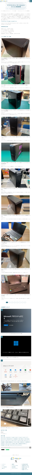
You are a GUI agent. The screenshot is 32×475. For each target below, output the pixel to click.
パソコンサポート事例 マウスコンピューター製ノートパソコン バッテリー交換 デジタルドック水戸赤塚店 (16, 295)
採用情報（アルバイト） (25, 469)
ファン (17, 437)
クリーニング (25, 437)
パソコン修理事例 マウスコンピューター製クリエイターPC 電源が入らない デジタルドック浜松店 (15, 189)
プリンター (3, 440)
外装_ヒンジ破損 (15, 443)
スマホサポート (9, 437)
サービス (3, 465)
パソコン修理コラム (4, 433)
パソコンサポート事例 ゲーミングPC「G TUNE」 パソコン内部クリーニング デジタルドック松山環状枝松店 (15, 163)
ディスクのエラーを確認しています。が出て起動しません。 (10, 357)
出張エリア (3, 468)
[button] (31, 1)
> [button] (22, 302)
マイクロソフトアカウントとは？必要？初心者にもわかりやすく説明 (11, 333)
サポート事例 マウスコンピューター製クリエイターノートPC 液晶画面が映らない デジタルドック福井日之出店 (15, 242)
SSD (13, 437)
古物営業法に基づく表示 (25, 465)
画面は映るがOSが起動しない (23, 443)
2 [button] (9, 302)
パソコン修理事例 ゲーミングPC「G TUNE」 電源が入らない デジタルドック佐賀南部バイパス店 (15, 216)
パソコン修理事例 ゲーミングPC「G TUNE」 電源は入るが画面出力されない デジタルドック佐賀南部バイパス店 (15, 59)
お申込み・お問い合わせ (28, 1)
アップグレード (8, 440)
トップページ (4, 464)
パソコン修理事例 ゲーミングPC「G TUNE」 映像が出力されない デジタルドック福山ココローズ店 (15, 137)
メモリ (21, 437)
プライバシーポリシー (15, 468)
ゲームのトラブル (9, 443)
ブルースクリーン (27, 440)
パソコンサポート (15, 440)
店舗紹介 (13, 464)
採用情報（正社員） (24, 468)
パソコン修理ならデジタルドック (5, 10)
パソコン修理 (14, 10)
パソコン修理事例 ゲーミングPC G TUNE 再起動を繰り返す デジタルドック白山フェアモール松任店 (15, 269)
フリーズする (3, 437)
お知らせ (2, 431)
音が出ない (3, 443)
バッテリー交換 (21, 440)
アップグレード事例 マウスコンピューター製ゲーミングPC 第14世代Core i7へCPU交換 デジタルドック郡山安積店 (15, 110)
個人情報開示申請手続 (25, 464)
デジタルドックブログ (15, 465)
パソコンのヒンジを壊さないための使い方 (7, 407)
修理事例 (2, 432)
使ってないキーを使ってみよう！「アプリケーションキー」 (10, 427)
